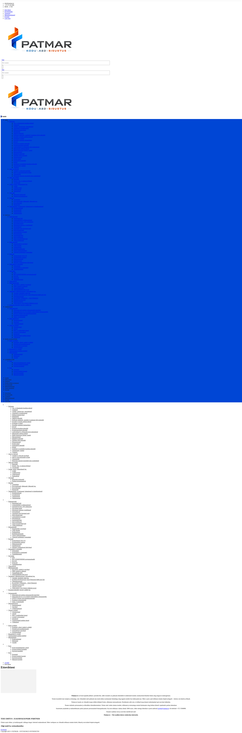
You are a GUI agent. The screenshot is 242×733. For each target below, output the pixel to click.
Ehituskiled (17, 266)
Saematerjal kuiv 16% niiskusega (23, 222)
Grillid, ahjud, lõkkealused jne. (18, 184)
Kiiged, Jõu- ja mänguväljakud (23, 181)
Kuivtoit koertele (19, 373)
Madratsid (16, 356)
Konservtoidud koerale (20, 371)
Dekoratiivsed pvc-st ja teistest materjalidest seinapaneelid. (31, 312)
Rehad (15, 162)
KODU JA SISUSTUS (11, 339)
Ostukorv (7, 381)
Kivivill (16, 276)
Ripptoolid (17, 205)
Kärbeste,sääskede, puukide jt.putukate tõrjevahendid (29, 135)
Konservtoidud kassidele (21, 364)
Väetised (16, 167)
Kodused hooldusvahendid (21, 143)
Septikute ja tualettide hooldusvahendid (25, 164)
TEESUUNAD (18, 301)
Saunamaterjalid (18, 235)
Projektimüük (9, 11)
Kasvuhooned (18, 203)
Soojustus (12, 271)
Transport (7, 13)
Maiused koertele (19, 374)
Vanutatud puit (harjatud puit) (22, 228)
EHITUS (7, 215)
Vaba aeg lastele (14, 177)
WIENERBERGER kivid (21, 290)
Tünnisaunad (17, 211)
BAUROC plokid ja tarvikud (22, 284)
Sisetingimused (18, 320)
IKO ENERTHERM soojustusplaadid (25, 274)
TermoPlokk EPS (19, 288)
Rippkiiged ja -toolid (15, 349)
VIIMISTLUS (9, 307)
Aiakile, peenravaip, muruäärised (23, 126)
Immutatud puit (18, 218)
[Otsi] (2, 67)
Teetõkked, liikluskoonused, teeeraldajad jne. (22, 291)
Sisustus (11, 198)
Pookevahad (17, 159)
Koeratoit (16, 369)
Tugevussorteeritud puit (21, 239)
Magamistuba (13, 352)
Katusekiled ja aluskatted (21, 267)
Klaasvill (16, 278)
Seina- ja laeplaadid (19, 317)
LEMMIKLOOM (9, 359)
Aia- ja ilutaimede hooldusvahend (24, 123)
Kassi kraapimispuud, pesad (22, 363)
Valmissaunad (18, 213)
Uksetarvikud (18, 327)
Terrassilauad (17, 227)
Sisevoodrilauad (18, 237)
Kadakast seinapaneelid (21, 315)
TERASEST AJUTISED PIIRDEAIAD (26, 303)
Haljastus (12, 121)
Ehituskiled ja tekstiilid (16, 264)
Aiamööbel (17, 199)
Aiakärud (16, 125)
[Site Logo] (42, 58)
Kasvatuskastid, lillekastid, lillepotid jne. (25, 201)
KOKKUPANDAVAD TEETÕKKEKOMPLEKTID (30, 295)
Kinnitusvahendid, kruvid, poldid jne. (20, 305)
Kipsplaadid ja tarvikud (20, 244)
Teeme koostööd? (9, 388)
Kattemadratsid (18, 354)
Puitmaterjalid (13, 216)
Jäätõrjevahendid (19, 133)
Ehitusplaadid (13, 242)
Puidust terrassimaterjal (20, 196)
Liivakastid (17, 182)
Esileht (7, 378)
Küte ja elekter (13, 340)
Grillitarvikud (18, 188)
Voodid (16, 357)
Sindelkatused (18, 261)
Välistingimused (18, 323)
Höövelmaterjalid (19, 230)
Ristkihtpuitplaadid (19, 249)
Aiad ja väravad (14, 169)
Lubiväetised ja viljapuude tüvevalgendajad (26, 147)
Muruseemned (18, 152)
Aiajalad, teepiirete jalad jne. (22, 293)
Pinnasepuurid (18, 157)
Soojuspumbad (18, 347)
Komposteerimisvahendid (21, 145)
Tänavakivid (13, 281)
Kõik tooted (8, 379)
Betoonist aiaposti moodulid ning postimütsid (27, 176)
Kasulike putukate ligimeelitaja (23, 140)
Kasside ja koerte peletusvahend (23, 137)
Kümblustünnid (18, 208)
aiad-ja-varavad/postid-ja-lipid (22, 172)
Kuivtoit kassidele (19, 366)
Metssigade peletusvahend (21, 149)
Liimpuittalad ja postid (20, 232)
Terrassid (12, 193)
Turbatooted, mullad (20, 165)
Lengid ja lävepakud (20, 332)
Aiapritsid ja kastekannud (21, 128)
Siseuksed (16, 334)
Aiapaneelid (17, 174)
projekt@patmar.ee (163, 708)
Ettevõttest (8, 10)
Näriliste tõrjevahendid (20, 155)
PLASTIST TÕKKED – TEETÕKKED (26, 298)
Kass (10, 361)
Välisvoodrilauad (19, 240)
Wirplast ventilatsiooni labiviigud (23, 262)
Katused (11, 254)
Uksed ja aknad (14, 325)
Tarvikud (16, 322)
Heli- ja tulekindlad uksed (21, 330)
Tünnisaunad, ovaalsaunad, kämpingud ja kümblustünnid (26, 206)
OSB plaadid (17, 245)
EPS (15, 273)
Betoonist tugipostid (19, 194)
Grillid (15, 186)
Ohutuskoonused (19, 296)
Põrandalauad (18, 233)
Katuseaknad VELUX (20, 256)
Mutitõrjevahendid (19, 154)
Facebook (4, 729)
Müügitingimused (10, 15)
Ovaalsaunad (17, 210)
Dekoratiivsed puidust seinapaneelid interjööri (27, 310)
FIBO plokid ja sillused (20, 286)
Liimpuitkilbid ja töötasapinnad (23, 220)
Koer (10, 368)
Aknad (16, 329)
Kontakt (7, 17)
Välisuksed (17, 337)
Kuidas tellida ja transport (12, 383)
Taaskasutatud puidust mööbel (18, 351)
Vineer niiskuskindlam (20, 250)
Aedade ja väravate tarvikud (22, 171)
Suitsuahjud (17, 191)
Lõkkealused (17, 189)
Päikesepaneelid (18, 259)
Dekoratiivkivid (14, 318)
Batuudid (16, 179)
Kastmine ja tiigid (19, 138)
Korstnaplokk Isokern (20, 257)
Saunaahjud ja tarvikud (20, 346)
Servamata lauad (18, 223)
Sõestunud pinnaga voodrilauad (23, 225)
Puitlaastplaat (17, 247)
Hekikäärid (17, 132)
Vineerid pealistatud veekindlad (23, 252)
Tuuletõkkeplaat (18, 279)
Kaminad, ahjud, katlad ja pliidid (23, 342)
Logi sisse (7, 18)
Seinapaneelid (13, 308)
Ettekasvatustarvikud (20, 130)
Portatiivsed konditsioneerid (22, 344)
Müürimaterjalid (14, 283)
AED (6, 120)
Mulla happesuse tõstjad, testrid (23, 150)
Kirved (16, 142)
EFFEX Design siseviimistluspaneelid (25, 313)
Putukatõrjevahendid (20, 160)
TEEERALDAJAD (20, 300)
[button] (3, 60)
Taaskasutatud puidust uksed (22, 335)
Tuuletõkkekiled (18, 269)
